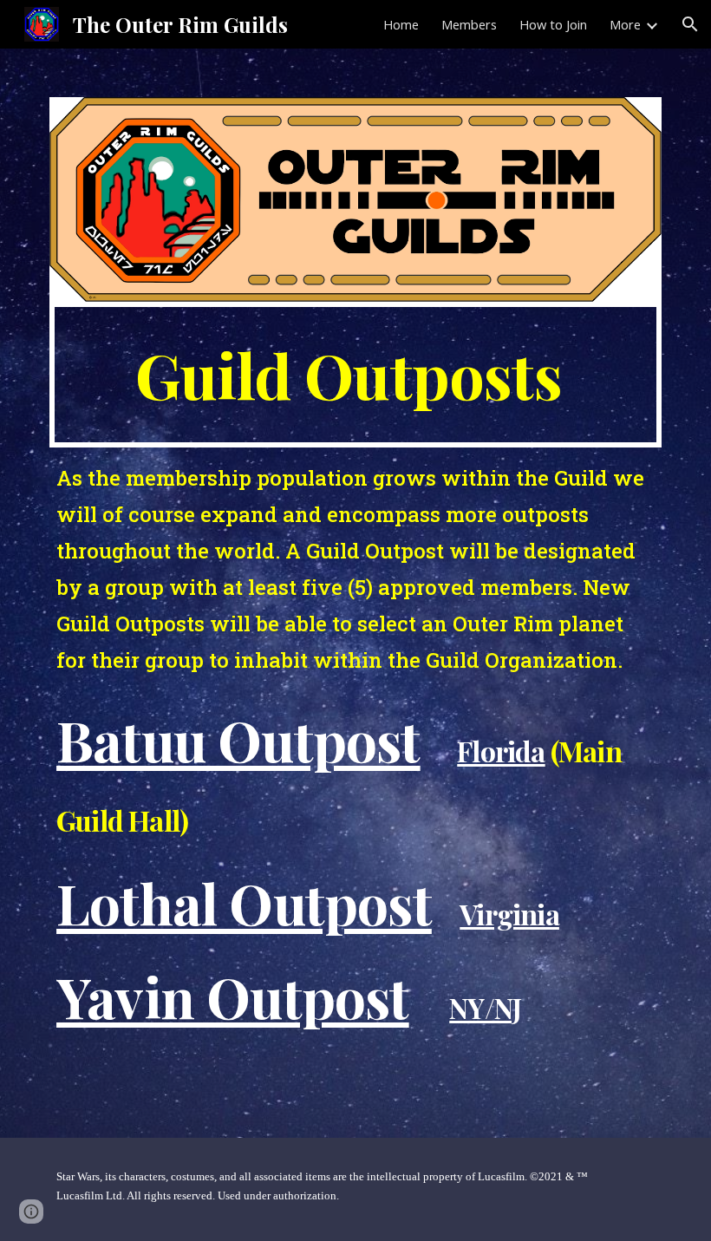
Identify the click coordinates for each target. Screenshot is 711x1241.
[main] (355, 374)
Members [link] (469, 24)
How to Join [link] (553, 24)
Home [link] (401, 24)
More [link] (625, 24)
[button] (690, 24)
